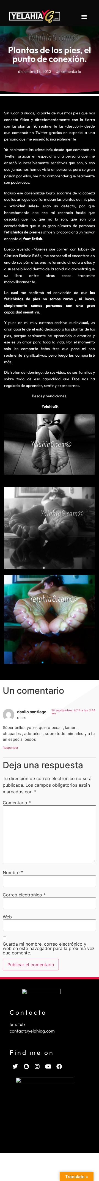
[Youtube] (48, 1066)
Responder (10, 748)
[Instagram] (37, 1066)
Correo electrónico (24, 895)
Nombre (13, 872)
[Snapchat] (26, 1066)
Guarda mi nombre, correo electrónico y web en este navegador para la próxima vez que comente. (49, 948)
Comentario (17, 802)
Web (7, 917)
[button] (84, 16)
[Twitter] (15, 1066)
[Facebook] (59, 1066)
